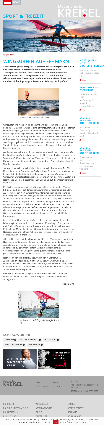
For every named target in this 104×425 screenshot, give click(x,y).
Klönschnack (10, 416)
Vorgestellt (41, 404)
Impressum (42, 386)
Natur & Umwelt (43, 408)
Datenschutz (58, 386)
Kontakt (56, 382)
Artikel (71, 404)
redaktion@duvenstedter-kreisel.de (84, 386)
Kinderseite (41, 416)
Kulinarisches (10, 412)
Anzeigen (41, 382)
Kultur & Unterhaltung (15, 408)
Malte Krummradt (29, 339)
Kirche (38, 412)
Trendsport (50, 339)
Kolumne (72, 412)
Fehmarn (9, 339)
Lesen (84, 80)
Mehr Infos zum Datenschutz (73, 422)
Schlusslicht (74, 416)
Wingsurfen (34, 344)
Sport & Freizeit (76, 408)
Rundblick (8, 404)
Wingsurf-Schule (13, 344)
